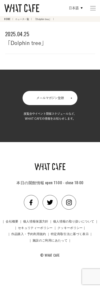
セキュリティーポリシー (35, 227)
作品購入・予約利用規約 (28, 233)
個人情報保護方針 (35, 221)
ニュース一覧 (22, 19)
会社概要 (12, 221)
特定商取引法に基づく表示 (70, 233)
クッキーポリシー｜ (71, 227)
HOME (7, 19)
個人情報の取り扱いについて (73, 221)
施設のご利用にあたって (50, 240)
